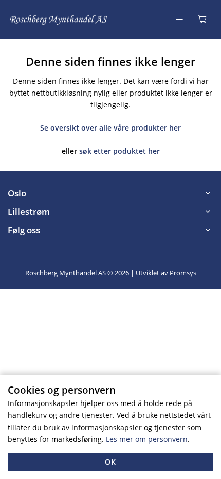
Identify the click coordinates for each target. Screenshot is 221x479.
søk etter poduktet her (119, 151)
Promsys (183, 273)
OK (110, 462)
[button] (110, 193)
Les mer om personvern (147, 439)
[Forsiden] (59, 19)
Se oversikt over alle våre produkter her (110, 128)
